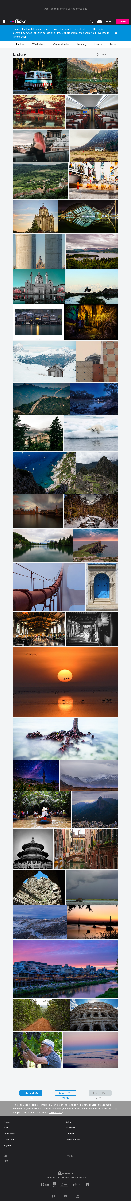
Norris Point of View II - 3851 (82, 263)
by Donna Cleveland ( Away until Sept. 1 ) (88, 380)
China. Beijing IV (22, 864)
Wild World (66, 785)
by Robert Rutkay (73, 266)
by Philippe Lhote (72, 338)
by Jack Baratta (20, 412)
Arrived (70, 124)
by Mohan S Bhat (21, 826)
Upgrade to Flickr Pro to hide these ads (65, 8)
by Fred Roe (81, 491)
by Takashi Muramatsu (23, 715)
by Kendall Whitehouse (23, 644)
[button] (116, 33)
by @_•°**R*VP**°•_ (21, 560)
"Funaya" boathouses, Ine (27, 335)
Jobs (68, 1122)
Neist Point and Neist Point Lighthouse (86, 557)
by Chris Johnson (73, 644)
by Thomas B (19, 127)
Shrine (70, 641)
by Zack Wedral (20, 197)
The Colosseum (80, 1025)
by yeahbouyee (65, 231)
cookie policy (56, 1112)
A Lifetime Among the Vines (28, 1063)
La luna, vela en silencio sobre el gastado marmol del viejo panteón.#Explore (26, 228)
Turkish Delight (22, 785)
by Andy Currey (20, 788)
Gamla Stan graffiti (75, 335)
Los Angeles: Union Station (28, 641)
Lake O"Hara (75, 89)
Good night (74, 933)
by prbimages (19, 338)
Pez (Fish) (64, 228)
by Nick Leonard (67, 788)
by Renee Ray (69, 1066)
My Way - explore (23, 1025)
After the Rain (62, 864)
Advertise (70, 1127)
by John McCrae (71, 526)
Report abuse (73, 1139)
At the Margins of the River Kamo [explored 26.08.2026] (43, 993)
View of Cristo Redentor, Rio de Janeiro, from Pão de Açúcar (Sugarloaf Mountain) (86, 823)
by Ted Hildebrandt (21, 491)
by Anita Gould (71, 449)
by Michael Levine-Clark (23, 526)
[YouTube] (65, 1196)
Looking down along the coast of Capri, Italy (35, 488)
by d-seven (18, 867)
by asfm (70, 902)
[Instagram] (78, 1196)
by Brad (74, 412)
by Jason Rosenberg (78, 159)
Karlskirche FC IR (23, 298)
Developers (9, 1133)
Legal (6, 1156)
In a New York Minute (81, 194)
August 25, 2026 (31, 1093)
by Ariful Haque (20, 449)
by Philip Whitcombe (81, 826)
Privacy (69, 1156)
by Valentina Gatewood (77, 92)
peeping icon (84, 377)
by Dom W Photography (23, 757)
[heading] (18, 21)
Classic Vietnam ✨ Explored (29, 823)
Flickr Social (19, 36)
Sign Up (122, 21)
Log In (109, 21)
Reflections (20, 557)
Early (66, 1063)
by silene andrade (21, 1029)
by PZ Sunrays (19, 937)
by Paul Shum (19, 380)
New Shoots (20, 754)
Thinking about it (74, 446)
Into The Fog (21, 606)
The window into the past (27, 194)
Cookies (70, 1133)
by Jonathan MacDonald (23, 902)
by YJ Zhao (59, 867)
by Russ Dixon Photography (24, 301)
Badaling (18, 409)
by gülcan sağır (72, 301)
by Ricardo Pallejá (21, 231)
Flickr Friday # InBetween (27, 263)
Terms (7, 1160)
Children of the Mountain (80, 298)
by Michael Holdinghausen (93, 609)
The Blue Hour (79, 409)
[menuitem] (91, 21)
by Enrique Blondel (81, 560)
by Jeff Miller (19, 92)
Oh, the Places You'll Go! (26, 89)
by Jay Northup (20, 609)
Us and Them (21, 156)
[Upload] (99, 21)
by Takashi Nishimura (75, 127)
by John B (18, 1066)
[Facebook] (53, 1196)
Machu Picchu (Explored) (88, 488)
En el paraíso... (74, 899)
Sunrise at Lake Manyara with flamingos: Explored (40, 711)
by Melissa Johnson (77, 197)
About (7, 1122)
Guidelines (9, 1139)
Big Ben (18, 523)
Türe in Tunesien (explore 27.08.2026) (93, 606)
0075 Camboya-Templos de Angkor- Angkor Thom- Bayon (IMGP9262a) (30, 899)
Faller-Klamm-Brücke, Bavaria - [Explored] (30, 446)
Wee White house (80, 156)
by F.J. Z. (17, 266)
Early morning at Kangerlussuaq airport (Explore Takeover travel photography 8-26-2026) (31, 933)
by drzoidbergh (20, 996)
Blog (6, 1127)
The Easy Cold (21, 377)
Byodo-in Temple (23, 124)
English (7, 1145)
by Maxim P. (18, 159)
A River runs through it (77, 523)
